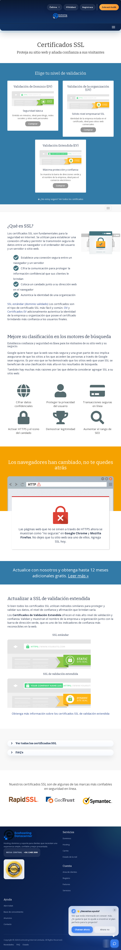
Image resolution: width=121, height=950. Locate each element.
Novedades (9, 944)
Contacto (8, 924)
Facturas (66, 884)
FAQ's (19, 752)
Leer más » (78, 575)
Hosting (66, 844)
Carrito (66, 851)
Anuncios (8, 918)
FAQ (18, 944)
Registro (66, 878)
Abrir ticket (8, 906)
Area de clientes (70, 872)
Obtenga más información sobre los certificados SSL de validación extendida (60, 713)
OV (66, 307)
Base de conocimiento (13, 912)
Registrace (87, 7)
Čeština (53, 7)
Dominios (67, 838)
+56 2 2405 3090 (22, 852)
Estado (26, 944)
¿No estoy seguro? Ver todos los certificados (61, 199)
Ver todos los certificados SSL (35, 743)
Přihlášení (71, 7)
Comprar (32, 123)
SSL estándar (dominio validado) (27, 304)
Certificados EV (17, 311)
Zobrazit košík (109, 7)
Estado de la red (70, 857)
